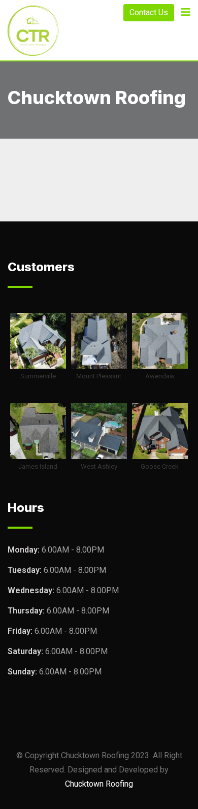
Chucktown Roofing (99, 784)
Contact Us (148, 12)
